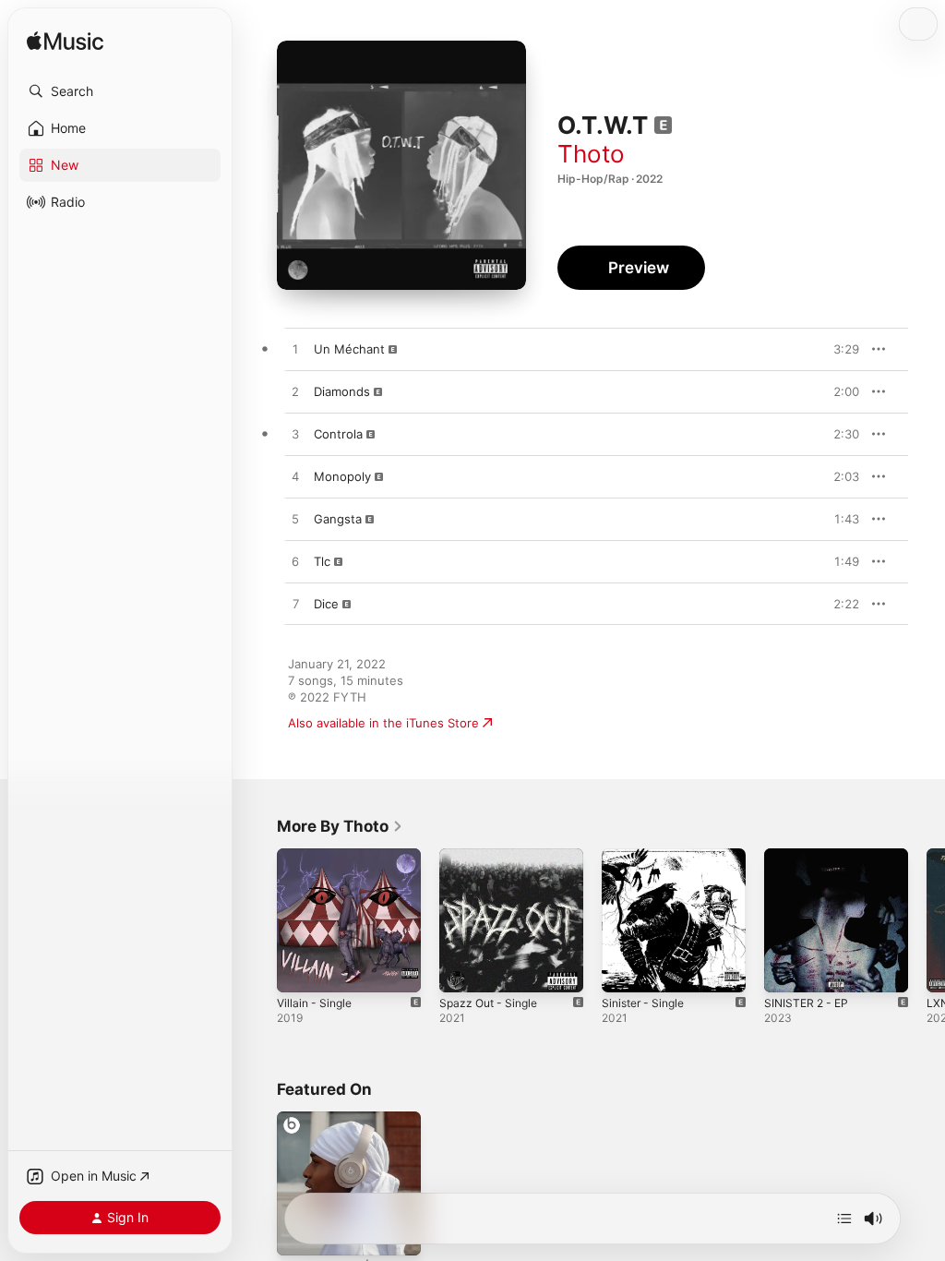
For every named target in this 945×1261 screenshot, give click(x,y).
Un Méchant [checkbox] (349, 349)
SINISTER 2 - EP (806, 1003)
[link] (340, 826)
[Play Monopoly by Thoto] (295, 477)
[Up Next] (844, 1218)
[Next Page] (926, 920)
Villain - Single (314, 1003)
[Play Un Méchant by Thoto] (295, 350)
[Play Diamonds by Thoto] (295, 392)
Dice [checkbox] (326, 603)
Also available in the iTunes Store (383, 722)
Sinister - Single (643, 1003)
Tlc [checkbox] (322, 561)
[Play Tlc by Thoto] (295, 562)
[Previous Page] (258, 920)
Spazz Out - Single (488, 1003)
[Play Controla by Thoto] (295, 434)
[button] (120, 91)
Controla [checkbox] (338, 433)
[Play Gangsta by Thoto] (295, 519)
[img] (65, 42)
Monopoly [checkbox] (342, 476)
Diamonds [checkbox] (342, 391)
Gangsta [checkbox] (338, 518)
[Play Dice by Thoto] (295, 604)
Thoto (591, 153)
